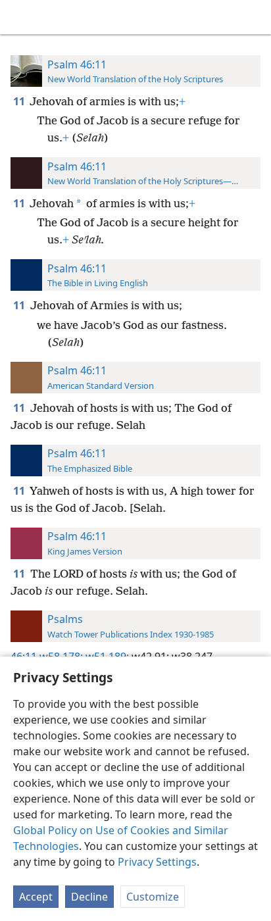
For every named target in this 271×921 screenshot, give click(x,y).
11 (20, 101)
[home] (20, 17)
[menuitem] (20, 17)
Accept (36, 896)
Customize (152, 896)
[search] (254, 17)
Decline (89, 896)
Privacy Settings (157, 862)
